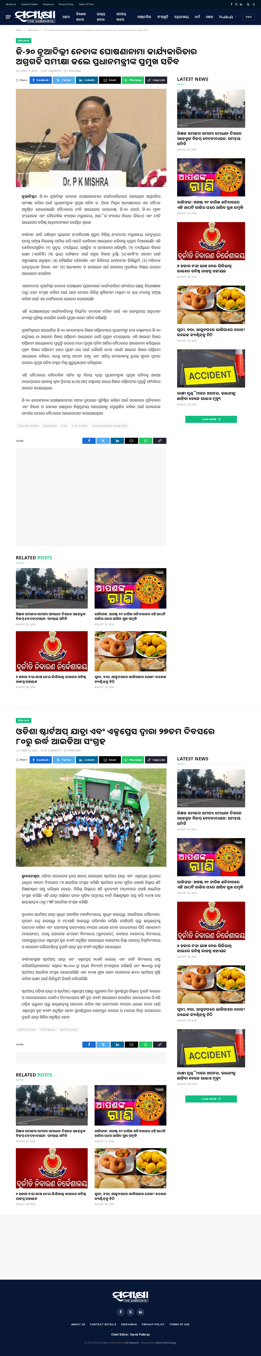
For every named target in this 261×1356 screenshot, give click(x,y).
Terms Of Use (86, 4)
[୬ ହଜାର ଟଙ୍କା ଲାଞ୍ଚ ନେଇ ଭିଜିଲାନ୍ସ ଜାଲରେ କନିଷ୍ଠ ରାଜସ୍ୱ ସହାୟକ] (52, 651)
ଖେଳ (209, 17)
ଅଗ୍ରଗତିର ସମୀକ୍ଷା (28, 425)
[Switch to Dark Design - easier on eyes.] (253, 4)
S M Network (131, 1342)
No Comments (53, 71)
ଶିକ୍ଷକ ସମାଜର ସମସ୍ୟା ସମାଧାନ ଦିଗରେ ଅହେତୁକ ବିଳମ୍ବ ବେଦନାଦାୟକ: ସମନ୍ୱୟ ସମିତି (51, 616)
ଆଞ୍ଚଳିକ (144, 17)
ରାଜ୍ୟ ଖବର (101, 16)
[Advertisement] (91, 497)
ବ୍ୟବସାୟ (181, 17)
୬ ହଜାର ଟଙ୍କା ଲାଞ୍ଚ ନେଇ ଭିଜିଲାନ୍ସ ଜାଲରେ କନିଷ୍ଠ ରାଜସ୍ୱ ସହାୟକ (51, 679)
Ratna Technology (166, 1342)
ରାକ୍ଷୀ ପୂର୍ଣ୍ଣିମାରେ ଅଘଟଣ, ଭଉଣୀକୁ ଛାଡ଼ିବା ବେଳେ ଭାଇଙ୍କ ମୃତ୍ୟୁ (206, 396)
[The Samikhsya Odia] (35, 17)
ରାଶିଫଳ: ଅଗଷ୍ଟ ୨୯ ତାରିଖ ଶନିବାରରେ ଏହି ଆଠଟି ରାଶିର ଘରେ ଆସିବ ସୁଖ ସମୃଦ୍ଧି (130, 616)
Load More (209, 419)
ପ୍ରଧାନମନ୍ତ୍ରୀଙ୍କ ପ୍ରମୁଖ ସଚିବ (109, 425)
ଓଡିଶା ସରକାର (47, 1029)
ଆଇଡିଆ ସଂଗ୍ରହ (27, 1029)
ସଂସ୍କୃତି (163, 17)
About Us (11, 4)
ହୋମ (66, 17)
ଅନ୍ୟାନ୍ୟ (226, 17)
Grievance (48, 4)
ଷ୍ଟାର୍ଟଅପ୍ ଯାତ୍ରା (69, 1029)
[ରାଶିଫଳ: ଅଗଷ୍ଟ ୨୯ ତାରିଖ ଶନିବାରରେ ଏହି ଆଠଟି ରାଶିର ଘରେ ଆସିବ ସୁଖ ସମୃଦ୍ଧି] (130, 588)
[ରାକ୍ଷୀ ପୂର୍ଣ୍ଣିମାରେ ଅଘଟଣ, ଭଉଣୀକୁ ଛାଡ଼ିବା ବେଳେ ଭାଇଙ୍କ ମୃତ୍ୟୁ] (211, 368)
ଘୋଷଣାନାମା (50, 425)
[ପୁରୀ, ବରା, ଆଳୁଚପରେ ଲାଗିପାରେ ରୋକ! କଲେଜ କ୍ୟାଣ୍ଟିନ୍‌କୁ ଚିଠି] (130, 651)
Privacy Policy (66, 4)
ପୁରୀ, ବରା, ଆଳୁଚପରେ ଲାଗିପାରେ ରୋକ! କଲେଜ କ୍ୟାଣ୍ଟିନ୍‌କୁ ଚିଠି (130, 679)
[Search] (248, 4)
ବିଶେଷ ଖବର (81, 16)
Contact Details (29, 4)
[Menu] (8, 17)
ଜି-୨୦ (64, 425)
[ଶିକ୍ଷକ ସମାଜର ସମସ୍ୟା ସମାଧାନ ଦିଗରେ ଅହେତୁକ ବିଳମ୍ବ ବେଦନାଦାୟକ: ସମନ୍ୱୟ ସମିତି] (52, 588)
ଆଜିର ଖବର (23, 40)
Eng (249, 16)
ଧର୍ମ (197, 17)
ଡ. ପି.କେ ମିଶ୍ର (80, 425)
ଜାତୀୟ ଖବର (121, 16)
